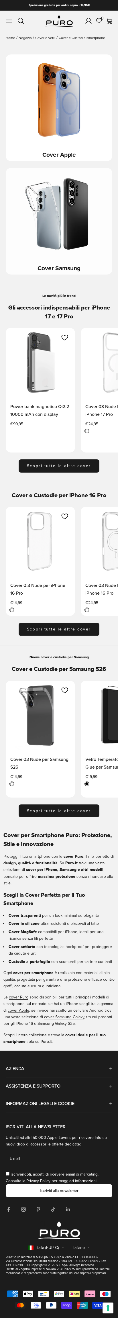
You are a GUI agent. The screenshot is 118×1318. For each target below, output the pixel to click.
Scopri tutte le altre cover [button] (59, 465)
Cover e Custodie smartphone (82, 38)
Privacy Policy (38, 1180)
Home (10, 38)
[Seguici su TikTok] (53, 1209)
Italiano (78, 1247)
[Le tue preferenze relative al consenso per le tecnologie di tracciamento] (108, 1308)
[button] (64, 337)
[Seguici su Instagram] (23, 1209)
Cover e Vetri (45, 38)
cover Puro (18, 997)
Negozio (25, 38)
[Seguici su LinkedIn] (68, 1209)
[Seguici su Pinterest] (38, 1209)
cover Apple (18, 1010)
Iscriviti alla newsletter (59, 1190)
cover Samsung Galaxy (64, 1017)
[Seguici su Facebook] (8, 1209)
